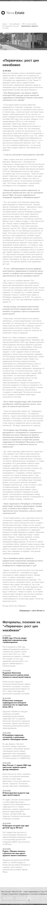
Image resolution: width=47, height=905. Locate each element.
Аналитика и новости (29, 26)
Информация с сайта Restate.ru (31, 611)
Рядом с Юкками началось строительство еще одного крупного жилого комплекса (14, 853)
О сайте (5, 28)
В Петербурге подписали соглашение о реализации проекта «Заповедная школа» (15, 737)
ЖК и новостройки (29, 24)
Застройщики (14, 24)
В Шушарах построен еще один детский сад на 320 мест (16, 827)
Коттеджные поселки (10, 26)
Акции (4, 24)
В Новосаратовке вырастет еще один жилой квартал (16, 794)
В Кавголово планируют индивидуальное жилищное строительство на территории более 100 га (15, 704)
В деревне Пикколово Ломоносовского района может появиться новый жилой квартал (17, 675)
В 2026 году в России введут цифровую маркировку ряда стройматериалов (15, 640)
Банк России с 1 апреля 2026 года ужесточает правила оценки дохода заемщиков (17, 767)
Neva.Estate (16, 13)
